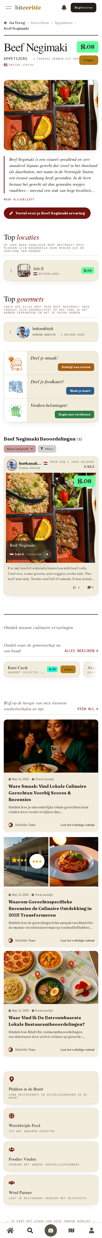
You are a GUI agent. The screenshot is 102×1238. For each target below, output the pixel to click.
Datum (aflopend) (17, 448)
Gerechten (40, 22)
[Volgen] (47, 554)
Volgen (88, 60)
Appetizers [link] (16, 59)
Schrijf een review (76, 367)
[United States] (6, 64)
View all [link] (85, 709)
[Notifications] (64, 7)
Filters (49, 448)
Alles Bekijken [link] (79, 651)
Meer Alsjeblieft (19, 199)
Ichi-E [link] (19, 554)
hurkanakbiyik (30, 463)
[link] (28, 7)
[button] (51, 776)
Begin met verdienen (74, 414)
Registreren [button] (83, 7)
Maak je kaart (80, 390)
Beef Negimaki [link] (16, 28)
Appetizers (64, 22)
